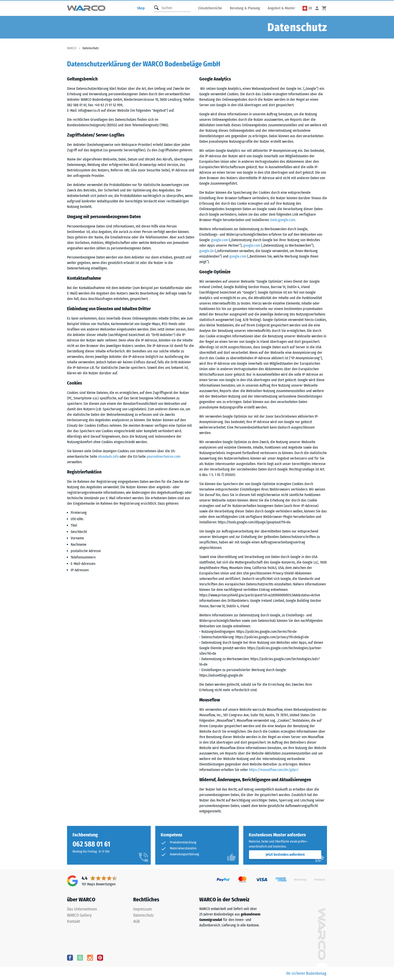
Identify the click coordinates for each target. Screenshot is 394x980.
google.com (219, 240)
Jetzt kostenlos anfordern (285, 854)
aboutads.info (108, 456)
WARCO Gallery (79, 915)
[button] (307, 8)
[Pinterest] (100, 957)
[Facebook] (70, 957)
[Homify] (80, 957)
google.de (206, 251)
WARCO (71, 48)
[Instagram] (90, 957)
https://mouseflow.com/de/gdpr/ (273, 770)
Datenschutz (143, 915)
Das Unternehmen (82, 909)
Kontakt (73, 921)
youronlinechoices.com (163, 456)
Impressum (142, 909)
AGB (136, 921)
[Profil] (316, 8)
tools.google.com (282, 220)
